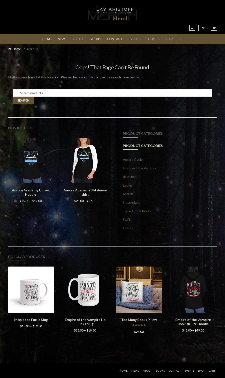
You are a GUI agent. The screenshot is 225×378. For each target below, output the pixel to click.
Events (135, 39)
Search (23, 100)
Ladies (127, 185)
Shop (151, 39)
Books (95, 39)
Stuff (126, 219)
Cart (170, 39)
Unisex (128, 228)
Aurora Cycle (133, 159)
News (62, 39)
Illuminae (129, 176)
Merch (128, 194)
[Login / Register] (192, 28)
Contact (115, 39)
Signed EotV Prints (137, 211)
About (78, 39)
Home (47, 39)
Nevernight (131, 202)
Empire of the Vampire (139, 168)
